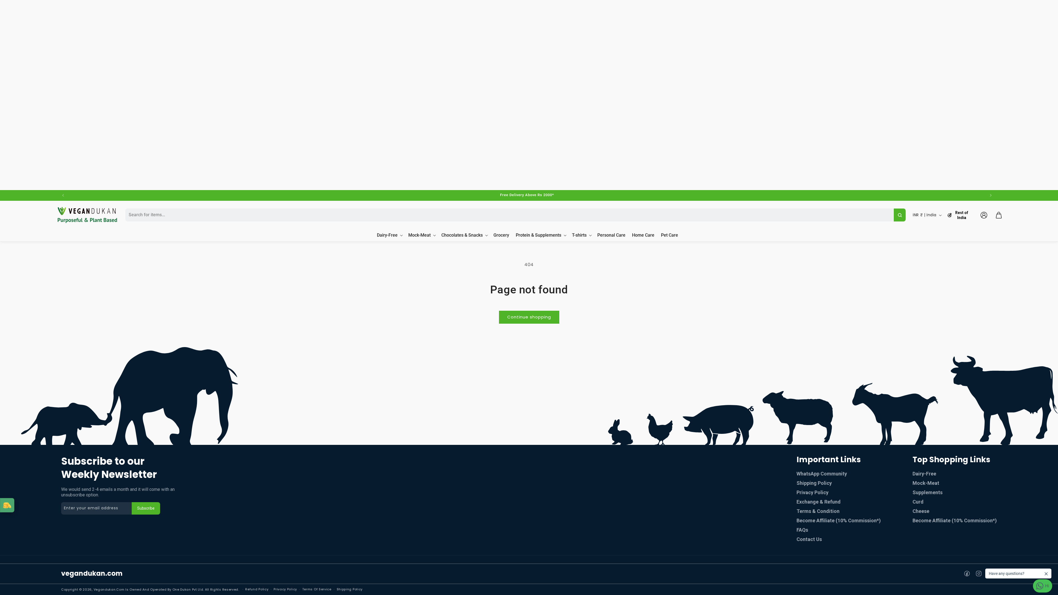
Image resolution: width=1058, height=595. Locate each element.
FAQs (802, 530)
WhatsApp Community (822, 474)
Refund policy (256, 589)
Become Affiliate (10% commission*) (839, 520)
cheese (921, 511)
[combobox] (509, 215)
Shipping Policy (814, 483)
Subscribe (146, 508)
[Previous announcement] (63, 195)
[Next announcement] (991, 195)
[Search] (900, 215)
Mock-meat (926, 483)
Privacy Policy (812, 492)
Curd (918, 502)
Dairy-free (924, 474)
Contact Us (809, 539)
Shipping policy (350, 589)
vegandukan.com (92, 573)
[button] (998, 215)
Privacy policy (285, 589)
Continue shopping (529, 317)
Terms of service (316, 589)
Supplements (928, 492)
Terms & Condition (818, 511)
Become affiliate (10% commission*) (955, 520)
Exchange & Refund (819, 502)
